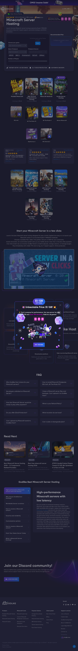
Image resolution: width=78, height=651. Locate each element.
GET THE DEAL (39, 344)
